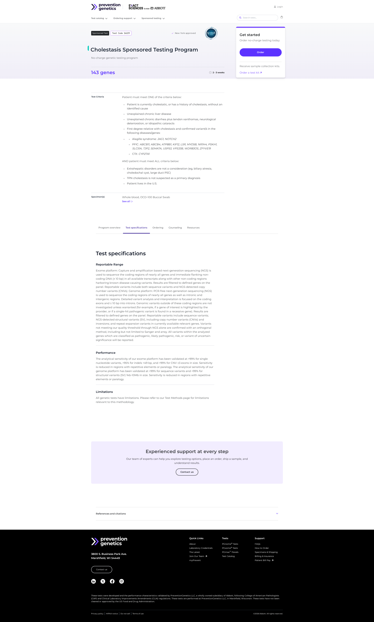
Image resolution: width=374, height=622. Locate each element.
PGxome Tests (230, 548)
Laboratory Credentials (201, 548)
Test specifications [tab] (136, 227)
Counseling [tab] (175, 227)
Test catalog (97, 18)
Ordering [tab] (158, 227)
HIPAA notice (112, 614)
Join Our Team (196, 556)
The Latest (194, 552)
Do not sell (125, 614)
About (192, 544)
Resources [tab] (193, 227)
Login (280, 6)
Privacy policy (97, 614)
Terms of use (138, 614)
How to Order (262, 548)
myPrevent (195, 560)
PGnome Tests (230, 543)
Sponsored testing (151, 18)
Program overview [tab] (109, 227)
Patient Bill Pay (263, 560)
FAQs (257, 544)
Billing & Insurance (264, 556)
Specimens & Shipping (266, 552)
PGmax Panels (230, 552)
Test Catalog (228, 556)
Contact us (101, 569)
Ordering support (122, 18)
